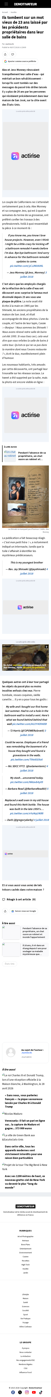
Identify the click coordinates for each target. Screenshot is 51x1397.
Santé (25, 1302)
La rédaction (26, 1356)
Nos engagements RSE (25, 1360)
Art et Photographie (25, 1236)
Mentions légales (25, 1364)
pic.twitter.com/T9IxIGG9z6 (26, 760)
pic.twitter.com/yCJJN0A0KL (26, 266)
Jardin (25, 1272)
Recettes (25, 1260)
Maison (25, 1298)
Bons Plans (25, 1244)
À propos (25, 1348)
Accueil (5, 12)
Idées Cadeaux (25, 1326)
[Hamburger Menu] (6, 4)
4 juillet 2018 (41, 820)
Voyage (26, 1322)
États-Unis (9, 963)
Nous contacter (26, 1352)
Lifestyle (25, 1294)
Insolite (14, 12)
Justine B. (9, 44)
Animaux (25, 1240)
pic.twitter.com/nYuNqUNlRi (26, 813)
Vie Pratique (25, 1318)
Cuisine (25, 1256)
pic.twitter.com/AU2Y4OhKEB (29, 724)
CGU (25, 1368)
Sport (25, 1314)
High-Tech (26, 1264)
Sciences (25, 1306)
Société (25, 1310)
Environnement (25, 1252)
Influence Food (25, 1372)
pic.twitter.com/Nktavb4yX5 (26, 782)
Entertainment (25, 1248)
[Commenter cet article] (12, 54)
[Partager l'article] (5, 54)
